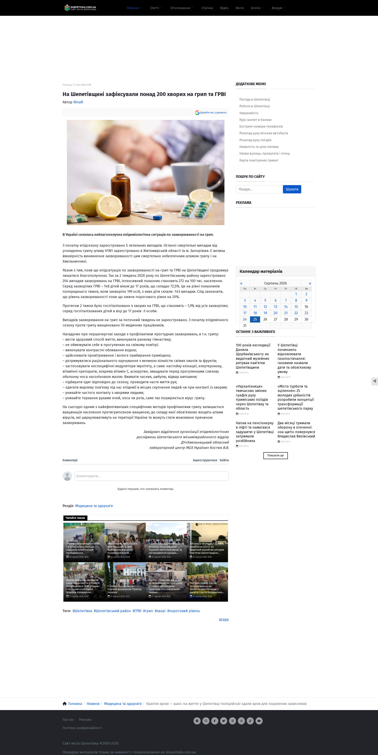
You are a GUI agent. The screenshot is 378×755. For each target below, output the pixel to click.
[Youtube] (259, 720)
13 (275, 307)
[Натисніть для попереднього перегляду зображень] (145, 172)
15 (296, 307)
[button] (135, 8)
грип (149, 611)
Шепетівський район (113, 611)
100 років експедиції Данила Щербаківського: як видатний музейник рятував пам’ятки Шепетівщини (253, 356)
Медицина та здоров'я (94, 506)
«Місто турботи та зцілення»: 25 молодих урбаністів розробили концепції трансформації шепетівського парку (296, 397)
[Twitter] (223, 720)
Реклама (85, 719)
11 (255, 307)
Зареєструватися (205, 460)
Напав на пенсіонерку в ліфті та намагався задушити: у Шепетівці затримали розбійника (255, 432)
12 (265, 307)
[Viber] (205, 720)
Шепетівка (83, 611)
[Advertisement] (189, 43)
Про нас (68, 719)
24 (245, 319)
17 (244, 313)
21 (286, 313)
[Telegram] (197, 720)
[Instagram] (241, 720)
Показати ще (275, 455)
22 (296, 313)
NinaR (78, 102)
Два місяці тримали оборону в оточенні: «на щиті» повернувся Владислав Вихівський (296, 430)
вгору (224, 619)
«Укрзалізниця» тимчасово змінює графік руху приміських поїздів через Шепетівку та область (252, 397)
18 (255, 313)
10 (245, 307)
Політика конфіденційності (82, 728)
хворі (161, 611)
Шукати (292, 189)
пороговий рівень (184, 611)
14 (286, 307)
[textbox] (152, 477)
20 (275, 313)
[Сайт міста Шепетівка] (80, 8)
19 (265, 313)
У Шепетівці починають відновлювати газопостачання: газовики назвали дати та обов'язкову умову (294, 358)
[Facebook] (214, 720)
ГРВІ (137, 611)
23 (306, 313)
